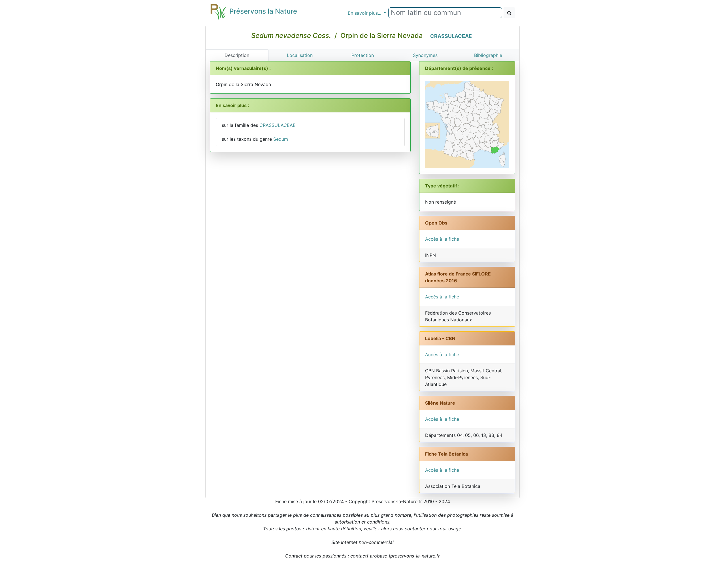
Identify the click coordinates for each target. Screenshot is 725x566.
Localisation (300, 55)
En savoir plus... (365, 13)
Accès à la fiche (442, 239)
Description (237, 55)
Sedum (280, 139)
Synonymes (425, 55)
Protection (362, 55)
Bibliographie (488, 55)
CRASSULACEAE (451, 36)
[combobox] (445, 12)
